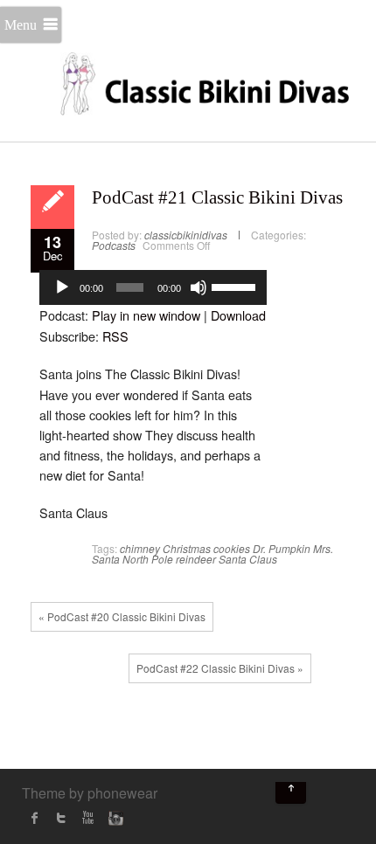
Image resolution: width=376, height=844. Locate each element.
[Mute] (198, 287)
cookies (231, 548)
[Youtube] (87, 818)
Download (238, 315)
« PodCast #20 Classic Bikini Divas (121, 616)
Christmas (187, 548)
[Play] (62, 287)
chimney (140, 548)
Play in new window (146, 315)
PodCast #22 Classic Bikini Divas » (219, 668)
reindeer (196, 558)
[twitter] (61, 818)
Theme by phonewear (89, 793)
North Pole (147, 558)
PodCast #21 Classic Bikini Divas (217, 197)
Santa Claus (248, 558)
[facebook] (35, 818)
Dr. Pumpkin (281, 548)
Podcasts (114, 245)
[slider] (235, 285)
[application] (153, 287)
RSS (115, 336)
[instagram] (114, 818)
